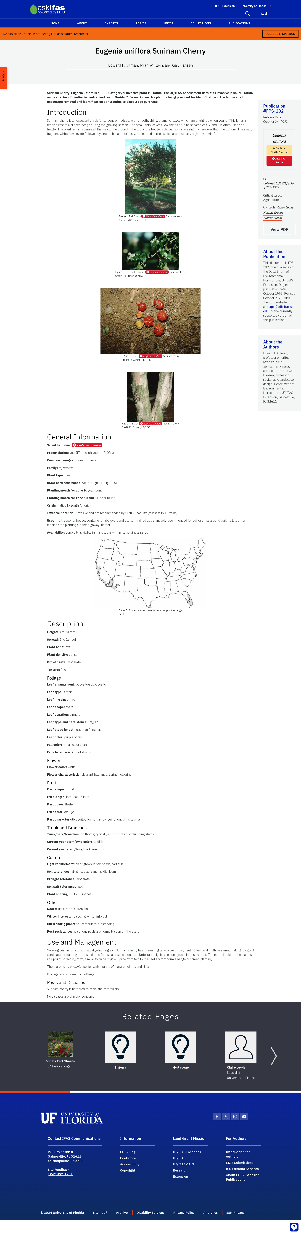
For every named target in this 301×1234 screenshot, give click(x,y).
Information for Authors (238, 1154)
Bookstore (128, 1158)
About (82, 23)
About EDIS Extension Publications (243, 1177)
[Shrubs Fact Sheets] (60, 1044)
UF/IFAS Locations (187, 1152)
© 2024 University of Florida (62, 1212)
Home (55, 23)
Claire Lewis (285, 207)
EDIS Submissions (239, 1162)
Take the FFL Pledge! (280, 33)
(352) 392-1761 (60, 1174)
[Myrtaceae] (180, 1047)
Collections (201, 23)
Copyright (127, 1170)
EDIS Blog (127, 1152)
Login (264, 13)
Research (180, 1170)
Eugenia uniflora (155, 216)
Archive (122, 1212)
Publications (239, 23)
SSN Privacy (235, 1212)
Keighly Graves (273, 212)
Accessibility (129, 1164)
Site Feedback (58, 1169)
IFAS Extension (225, 6)
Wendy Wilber (272, 218)
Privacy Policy (184, 1212)
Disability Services (150, 1212)
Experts (111, 23)
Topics (141, 23)
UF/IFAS (179, 1158)
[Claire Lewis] (240, 1047)
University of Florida (254, 6)
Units (168, 23)
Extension (180, 1176)
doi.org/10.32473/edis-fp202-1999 (278, 185)
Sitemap (99, 1212)
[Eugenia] (120, 1047)
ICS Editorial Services (242, 1168)
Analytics (210, 1212)
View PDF (279, 229)
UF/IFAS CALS (183, 1164)
